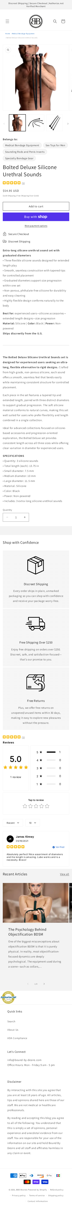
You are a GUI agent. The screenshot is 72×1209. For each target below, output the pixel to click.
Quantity (7, 509)
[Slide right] (68, 124)
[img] (11, 183)
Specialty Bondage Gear (19, 158)
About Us (12, 1029)
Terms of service (37, 1195)
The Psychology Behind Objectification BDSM (27, 932)
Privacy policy (19, 1195)
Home (7, 34)
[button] (7, 21)
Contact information (38, 1201)
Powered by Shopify (37, 1189)
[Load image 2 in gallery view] (36, 122)
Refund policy (56, 1189)
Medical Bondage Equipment (23, 34)
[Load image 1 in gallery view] (17, 122)
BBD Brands (21, 1189)
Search (11, 1021)
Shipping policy (56, 1195)
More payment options (36, 225)
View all (64, 874)
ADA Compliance (17, 1038)
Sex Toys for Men (55, 145)
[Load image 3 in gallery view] (54, 122)
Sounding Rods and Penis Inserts (25, 151)
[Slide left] (4, 124)
